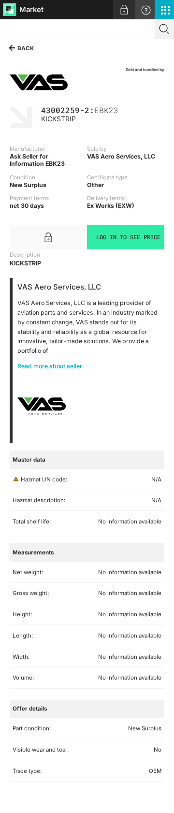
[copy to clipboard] (123, 109)
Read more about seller (49, 366)
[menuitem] (124, 9)
